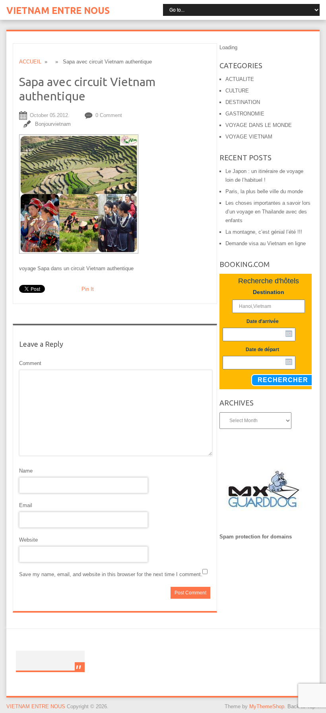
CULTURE (237, 91)
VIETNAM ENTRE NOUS (58, 10)
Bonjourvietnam (53, 124)
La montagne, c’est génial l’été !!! (263, 232)
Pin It (88, 289)
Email (25, 505)
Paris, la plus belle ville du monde (264, 191)
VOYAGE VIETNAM (248, 137)
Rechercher (283, 380)
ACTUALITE (239, 79)
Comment (30, 363)
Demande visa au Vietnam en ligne (265, 243)
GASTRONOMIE (244, 114)
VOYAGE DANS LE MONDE (258, 125)
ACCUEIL (30, 62)
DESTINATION (242, 102)
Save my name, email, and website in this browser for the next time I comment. (110, 574)
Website (28, 540)
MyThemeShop (266, 706)
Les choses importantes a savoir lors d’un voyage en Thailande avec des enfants (267, 211)
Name (26, 471)
